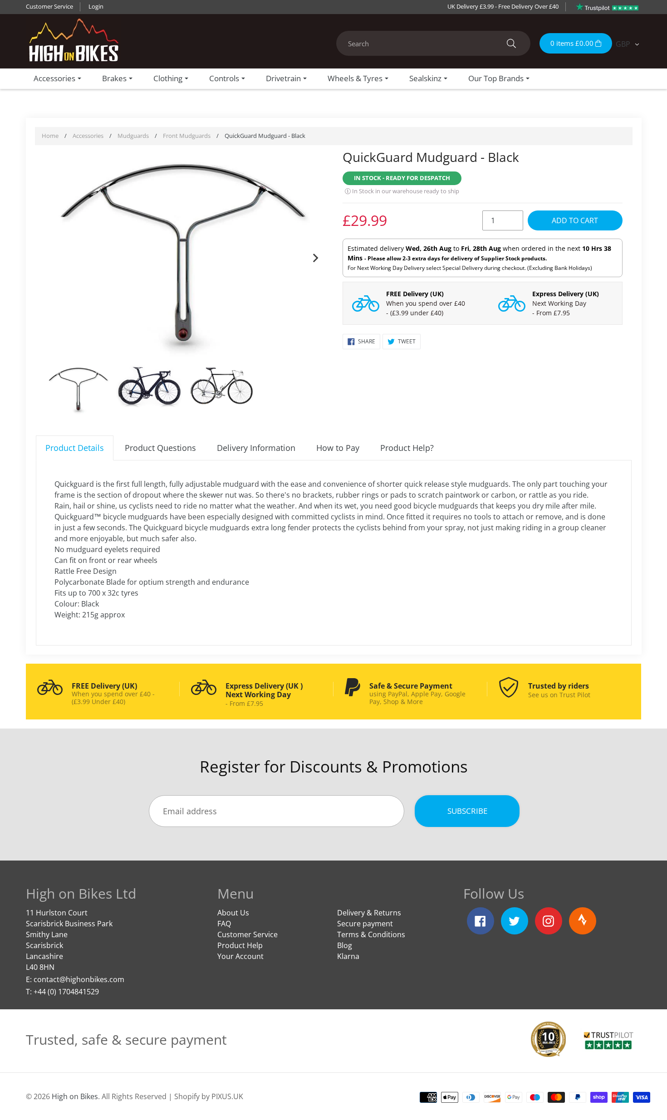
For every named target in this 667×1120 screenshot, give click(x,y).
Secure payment (365, 924)
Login (95, 6)
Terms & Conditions (371, 934)
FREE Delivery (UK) (415, 293)
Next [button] (315, 255)
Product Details (74, 447)
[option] (185, 256)
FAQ (224, 924)
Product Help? (407, 447)
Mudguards (133, 136)
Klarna (348, 956)
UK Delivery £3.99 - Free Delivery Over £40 (503, 6)
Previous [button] (54, 255)
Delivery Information (256, 447)
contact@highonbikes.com (79, 979)
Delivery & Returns (369, 913)
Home (50, 136)
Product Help (240, 945)
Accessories (88, 136)
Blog (344, 945)
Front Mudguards (187, 136)
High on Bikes (75, 1096)
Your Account (240, 956)
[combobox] (433, 43)
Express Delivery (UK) (565, 293)
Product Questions (160, 447)
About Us (233, 913)
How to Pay (337, 447)
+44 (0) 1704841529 (66, 992)
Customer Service (49, 6)
